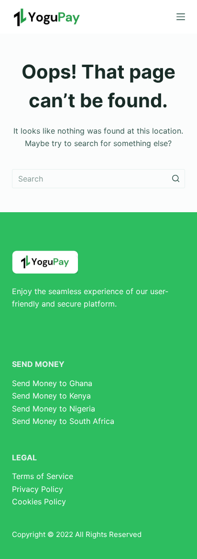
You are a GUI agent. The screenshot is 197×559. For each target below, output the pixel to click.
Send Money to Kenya (51, 395)
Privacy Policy (37, 489)
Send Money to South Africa (63, 421)
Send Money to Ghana (52, 383)
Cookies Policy (39, 501)
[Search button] (175, 178)
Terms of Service (42, 476)
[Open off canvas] (180, 16)
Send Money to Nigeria (53, 408)
